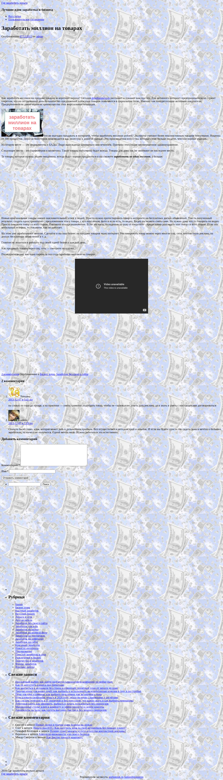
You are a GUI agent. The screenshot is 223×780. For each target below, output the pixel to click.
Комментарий (10, 465)
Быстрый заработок (27, 610)
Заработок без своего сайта (72, 374)
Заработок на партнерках (30, 635)
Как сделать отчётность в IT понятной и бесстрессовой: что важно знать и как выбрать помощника (74, 700)
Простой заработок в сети (30, 654)
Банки (19, 604)
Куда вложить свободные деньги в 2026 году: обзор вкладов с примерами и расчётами (66, 697)
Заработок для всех (26, 626)
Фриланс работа (24, 667)
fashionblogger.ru (133, 776)
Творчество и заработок (29, 660)
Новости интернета (27, 648)
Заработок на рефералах (29, 638)
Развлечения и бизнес (28, 657)
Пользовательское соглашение (26, 19)
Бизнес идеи (47, 374)
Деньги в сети (23, 616)
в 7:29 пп (20, 423)
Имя (5, 471)
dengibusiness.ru (100, 98)
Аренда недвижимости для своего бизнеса (64, 734)
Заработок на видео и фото (31, 632)
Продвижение (23, 651)
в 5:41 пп (20, 399)
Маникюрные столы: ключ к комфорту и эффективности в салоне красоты (59, 706)
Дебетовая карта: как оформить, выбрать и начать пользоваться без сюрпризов (62, 703)
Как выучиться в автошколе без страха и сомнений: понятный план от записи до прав (66, 688)
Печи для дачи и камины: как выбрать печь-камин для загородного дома (58, 694)
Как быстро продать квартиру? (64, 737)
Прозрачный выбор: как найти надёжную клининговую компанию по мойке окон (64, 681)
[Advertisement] (53, 67)
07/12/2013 (26, 36)
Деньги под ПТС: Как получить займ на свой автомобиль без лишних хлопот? (79, 727)
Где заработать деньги (14, 773)
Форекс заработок (26, 663)
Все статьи (14, 16)
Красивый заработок (27, 645)
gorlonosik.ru (116, 776)
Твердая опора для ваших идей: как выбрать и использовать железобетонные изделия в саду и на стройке (78, 691)
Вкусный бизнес (25, 613)
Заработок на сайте (26, 641)
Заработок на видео (27, 629)
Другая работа (23, 620)
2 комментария (10, 374)
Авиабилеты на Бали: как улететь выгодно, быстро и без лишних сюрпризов (61, 709)
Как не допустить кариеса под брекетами (39, 684)
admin (39, 36)
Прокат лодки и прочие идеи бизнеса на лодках (64, 724)
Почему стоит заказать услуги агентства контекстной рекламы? (88, 731)
